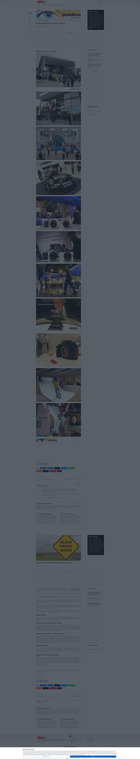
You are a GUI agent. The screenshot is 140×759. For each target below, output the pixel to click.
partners (28, 751)
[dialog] (70, 753)
